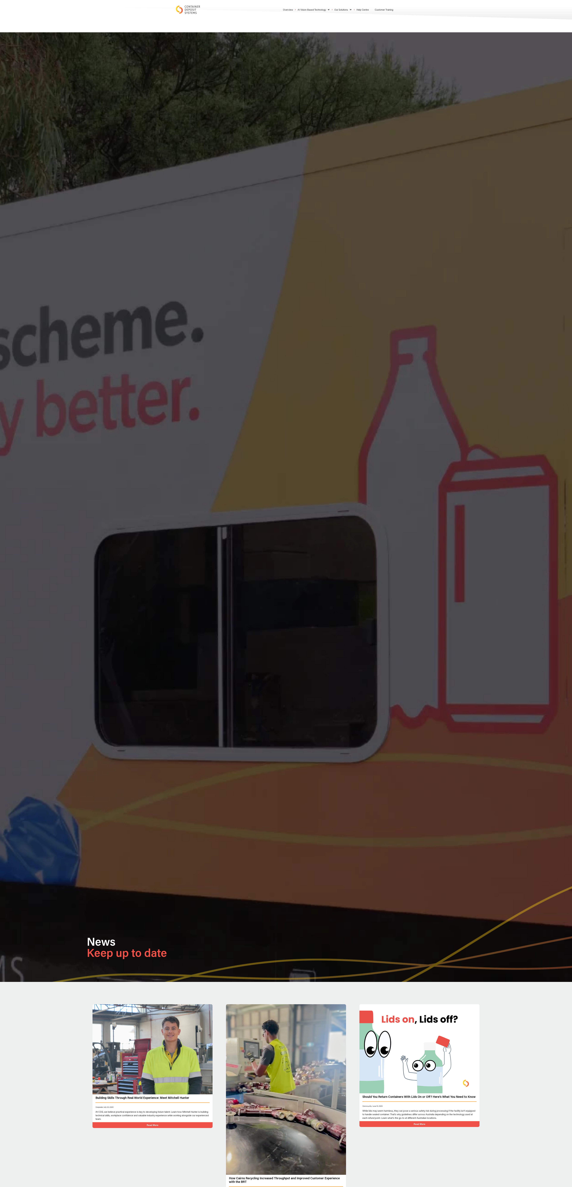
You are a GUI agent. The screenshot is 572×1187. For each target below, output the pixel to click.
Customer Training (384, 9)
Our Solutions (341, 9)
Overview (288, 9)
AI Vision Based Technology (312, 9)
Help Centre (362, 9)
